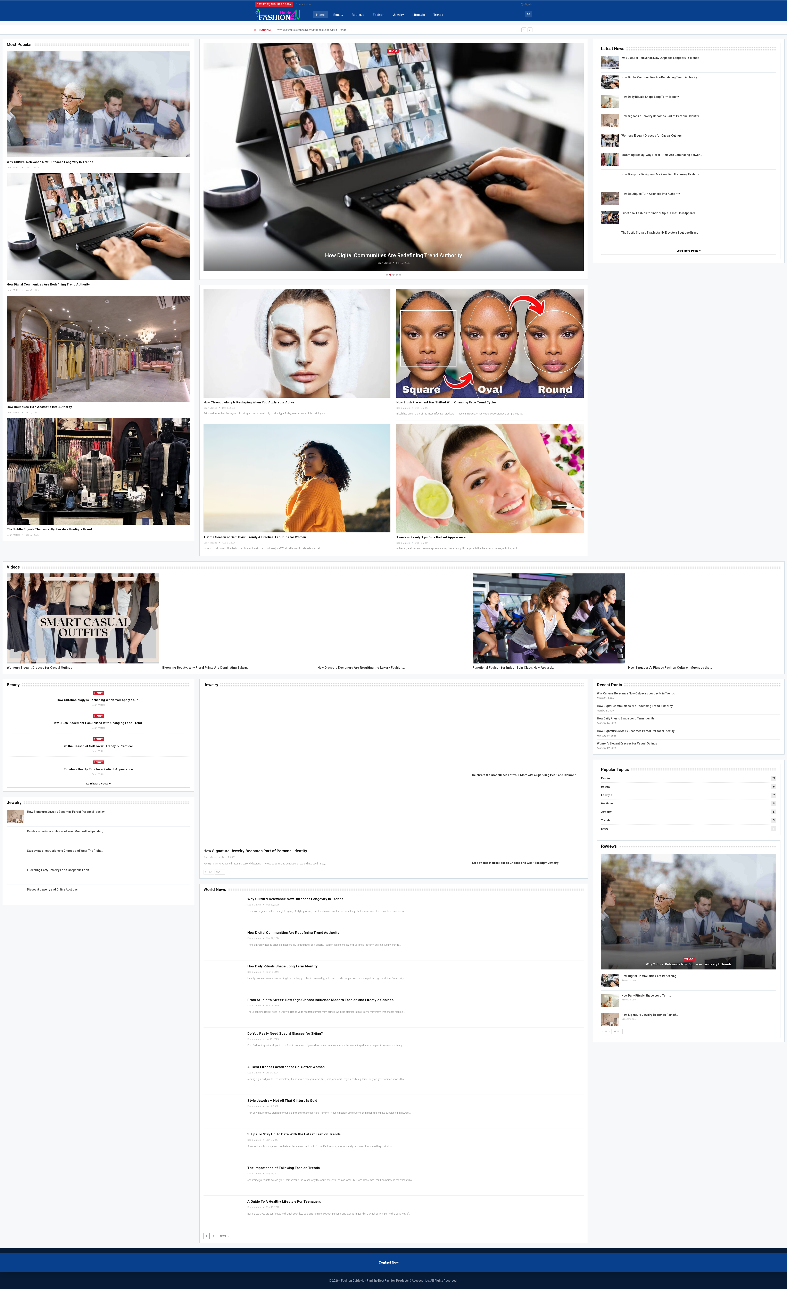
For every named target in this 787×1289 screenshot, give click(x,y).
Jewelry (398, 15)
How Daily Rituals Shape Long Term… (646, 995)
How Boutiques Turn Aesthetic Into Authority (39, 407)
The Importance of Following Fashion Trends (283, 1168)
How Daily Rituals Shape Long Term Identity (393, 255)
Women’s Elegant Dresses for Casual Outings (651, 135)
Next (223, 1236)
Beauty (338, 15)
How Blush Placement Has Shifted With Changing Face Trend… (98, 723)
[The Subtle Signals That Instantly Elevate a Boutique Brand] (98, 471)
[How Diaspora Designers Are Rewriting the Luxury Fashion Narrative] (610, 179)
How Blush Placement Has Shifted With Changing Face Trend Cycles (446, 402)
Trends (438, 15)
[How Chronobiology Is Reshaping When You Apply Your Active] (297, 343)
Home (320, 15)
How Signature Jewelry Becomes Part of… (649, 1014)
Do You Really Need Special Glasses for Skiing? (285, 1033)
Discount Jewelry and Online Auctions (52, 889)
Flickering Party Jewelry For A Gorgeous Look (58, 870)
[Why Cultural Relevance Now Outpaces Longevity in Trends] (98, 104)
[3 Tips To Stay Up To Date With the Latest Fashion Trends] (223, 1145)
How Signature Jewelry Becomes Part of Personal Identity (660, 116)
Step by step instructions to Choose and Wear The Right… (65, 850)
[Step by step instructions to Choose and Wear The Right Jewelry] (15, 855)
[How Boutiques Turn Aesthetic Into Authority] (98, 349)
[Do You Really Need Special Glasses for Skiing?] (223, 1044)
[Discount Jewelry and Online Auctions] (15, 894)
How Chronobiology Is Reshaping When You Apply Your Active (249, 402)
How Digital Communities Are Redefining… (650, 976)
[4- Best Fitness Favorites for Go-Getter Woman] (223, 1077)
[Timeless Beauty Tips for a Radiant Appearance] (490, 478)
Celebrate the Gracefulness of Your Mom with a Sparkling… (66, 831)
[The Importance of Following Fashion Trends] (223, 1178)
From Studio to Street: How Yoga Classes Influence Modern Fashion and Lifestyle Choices (320, 1000)
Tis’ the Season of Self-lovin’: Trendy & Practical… (98, 746)
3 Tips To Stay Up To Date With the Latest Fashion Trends (294, 1134)
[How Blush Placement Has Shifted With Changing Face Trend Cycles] (490, 343)
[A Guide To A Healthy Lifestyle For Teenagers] (223, 1212)
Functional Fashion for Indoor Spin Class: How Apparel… (659, 213)
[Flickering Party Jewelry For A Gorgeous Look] (15, 874)
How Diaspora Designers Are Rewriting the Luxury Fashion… (661, 174)
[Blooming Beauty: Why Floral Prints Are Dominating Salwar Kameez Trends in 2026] (610, 159)
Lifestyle (419, 15)
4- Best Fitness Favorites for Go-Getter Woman (286, 1067)
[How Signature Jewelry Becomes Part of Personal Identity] (610, 120)
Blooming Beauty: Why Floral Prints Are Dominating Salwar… (661, 154)
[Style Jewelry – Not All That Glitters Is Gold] (223, 1111)
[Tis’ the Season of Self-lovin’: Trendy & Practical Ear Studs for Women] (297, 478)
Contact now (303, 4)
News (604, 828)
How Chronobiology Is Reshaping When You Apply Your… (98, 700)
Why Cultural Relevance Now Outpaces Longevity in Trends (50, 162)
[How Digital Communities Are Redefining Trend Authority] (98, 226)
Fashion (378, 15)
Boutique (358, 15)
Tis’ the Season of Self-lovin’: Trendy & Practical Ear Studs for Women (255, 537)
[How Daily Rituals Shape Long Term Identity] (610, 101)
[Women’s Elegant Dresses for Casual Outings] (610, 140)
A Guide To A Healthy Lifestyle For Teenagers (284, 1201)
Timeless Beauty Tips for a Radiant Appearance (431, 537)
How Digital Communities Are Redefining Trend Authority (310, 29)
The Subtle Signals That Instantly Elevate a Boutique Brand (49, 529)
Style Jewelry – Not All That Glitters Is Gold (282, 1100)
